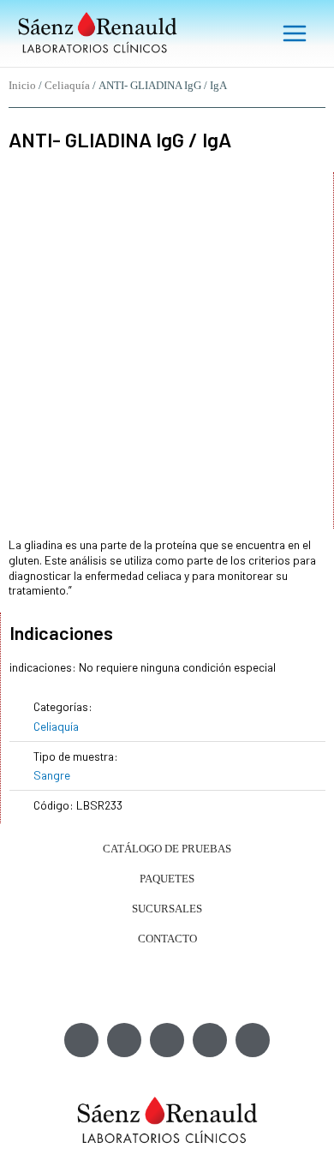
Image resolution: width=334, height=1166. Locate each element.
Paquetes (167, 878)
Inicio (22, 86)
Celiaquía (67, 86)
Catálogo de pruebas (167, 848)
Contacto (167, 938)
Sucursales (167, 908)
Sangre (51, 775)
